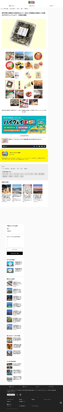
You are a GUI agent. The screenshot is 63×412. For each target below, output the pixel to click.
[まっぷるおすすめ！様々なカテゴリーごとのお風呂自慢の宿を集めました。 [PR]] (9, 364)
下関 (13, 307)
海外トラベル (32, 5)
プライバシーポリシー (47, 399)
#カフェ (11, 173)
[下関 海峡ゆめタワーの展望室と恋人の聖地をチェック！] (17, 193)
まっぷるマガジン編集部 (16, 152)
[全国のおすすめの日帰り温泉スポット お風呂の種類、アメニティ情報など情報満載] (9, 377)
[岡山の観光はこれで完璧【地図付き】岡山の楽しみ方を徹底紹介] (9, 317)
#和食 (36, 173)
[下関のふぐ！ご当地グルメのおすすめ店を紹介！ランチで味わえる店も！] (27, 193)
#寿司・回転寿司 (41, 173)
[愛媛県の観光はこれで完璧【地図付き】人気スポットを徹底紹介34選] (9, 296)
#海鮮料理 (10, 176)
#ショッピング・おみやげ (29, 173)
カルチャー (52, 5)
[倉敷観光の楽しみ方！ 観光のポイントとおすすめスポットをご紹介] (9, 288)
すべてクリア (14, 249)
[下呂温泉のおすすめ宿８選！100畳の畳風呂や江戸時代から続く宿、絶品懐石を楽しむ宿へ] (9, 344)
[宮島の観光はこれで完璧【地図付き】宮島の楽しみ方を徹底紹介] (9, 310)
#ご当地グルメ (16, 176)
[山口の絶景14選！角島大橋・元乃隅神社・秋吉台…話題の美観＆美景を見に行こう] (37, 193)
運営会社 (20, 399)
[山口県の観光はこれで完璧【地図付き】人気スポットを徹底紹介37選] (9, 303)
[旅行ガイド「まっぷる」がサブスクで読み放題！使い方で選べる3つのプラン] (5, 140)
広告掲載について (22, 401)
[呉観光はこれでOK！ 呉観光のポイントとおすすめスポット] (9, 281)
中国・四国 (14, 286)
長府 (8, 228)
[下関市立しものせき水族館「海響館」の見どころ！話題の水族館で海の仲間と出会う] (6, 193)
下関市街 (9, 231)
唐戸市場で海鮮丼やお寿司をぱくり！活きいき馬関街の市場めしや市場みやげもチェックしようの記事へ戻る (24, 111)
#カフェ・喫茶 (16, 173)
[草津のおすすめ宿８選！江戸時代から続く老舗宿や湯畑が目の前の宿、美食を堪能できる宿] (9, 351)
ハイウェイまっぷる (35, 405)
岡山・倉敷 (14, 322)
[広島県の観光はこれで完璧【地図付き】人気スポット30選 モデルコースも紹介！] (9, 324)
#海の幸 (22, 176)
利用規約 (33, 399)
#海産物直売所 (5, 176)
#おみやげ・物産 (5, 173)
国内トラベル (11, 5)
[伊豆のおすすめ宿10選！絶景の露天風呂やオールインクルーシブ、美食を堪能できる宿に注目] (9, 338)
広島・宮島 (14, 329)
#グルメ (22, 173)
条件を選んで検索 (15, 253)
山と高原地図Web (22, 405)
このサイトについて (10, 399)
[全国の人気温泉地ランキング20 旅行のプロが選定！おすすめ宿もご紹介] (9, 370)
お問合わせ (9, 401)
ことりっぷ (9, 405)
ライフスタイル (51, 386)
